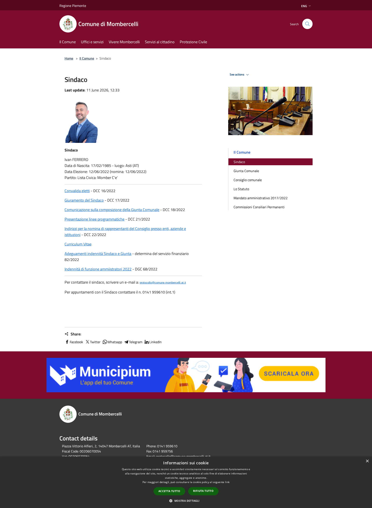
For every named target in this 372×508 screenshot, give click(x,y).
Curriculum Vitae (78, 244)
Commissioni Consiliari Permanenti (259, 207)
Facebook (76, 341)
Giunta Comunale (246, 170)
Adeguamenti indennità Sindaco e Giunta (98, 253)
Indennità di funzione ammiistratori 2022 (98, 269)
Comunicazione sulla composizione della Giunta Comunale (112, 210)
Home (69, 58)
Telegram (135, 341)
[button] (185, 501)
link (227, 482)
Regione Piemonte (72, 5)
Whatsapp (114, 341)
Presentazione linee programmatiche (94, 219)
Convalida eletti (77, 191)
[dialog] (186, 482)
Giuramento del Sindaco (84, 200)
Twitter (95, 341)
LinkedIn (155, 341)
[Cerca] (307, 24)
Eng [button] (304, 6)
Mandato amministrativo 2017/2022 (261, 198)
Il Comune (86, 58)
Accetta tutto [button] (169, 491)
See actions (237, 74)
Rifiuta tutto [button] (203, 491)
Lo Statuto (241, 188)
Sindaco (239, 161)
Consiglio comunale (248, 179)
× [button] (367, 461)
